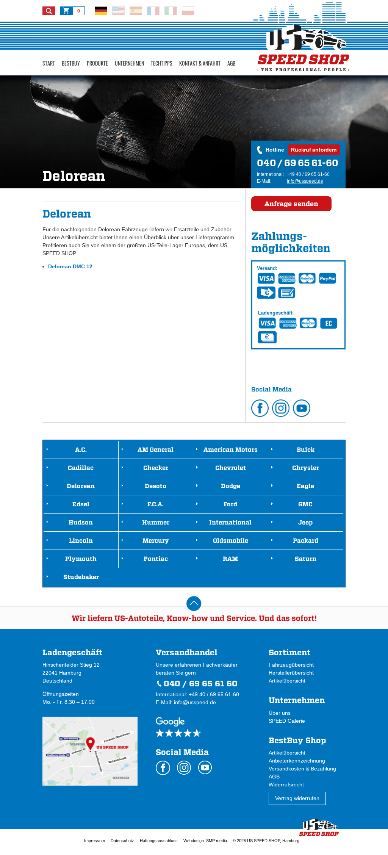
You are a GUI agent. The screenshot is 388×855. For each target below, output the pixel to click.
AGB (231, 63)
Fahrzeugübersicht (291, 665)
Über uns (280, 713)
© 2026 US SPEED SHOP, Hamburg (266, 840)
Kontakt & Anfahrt (200, 63)
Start (48, 63)
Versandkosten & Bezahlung (302, 769)
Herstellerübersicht (291, 673)
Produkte (97, 63)
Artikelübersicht (287, 681)
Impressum (94, 840)
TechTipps (161, 63)
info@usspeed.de (305, 181)
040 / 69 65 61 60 (201, 683)
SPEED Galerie (287, 721)
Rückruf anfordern (314, 150)
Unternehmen (129, 63)
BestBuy (71, 63)
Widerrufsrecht (286, 784)
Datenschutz (122, 840)
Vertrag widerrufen (297, 798)
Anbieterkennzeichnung (297, 761)
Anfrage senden (291, 204)
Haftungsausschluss (159, 840)
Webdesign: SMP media (205, 840)
